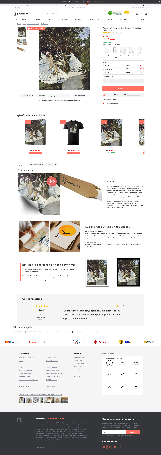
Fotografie (64, 19)
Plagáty (78, 19)
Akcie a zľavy (91, 5)
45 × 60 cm (108, 72)
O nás (20, 367)
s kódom (112, 39)
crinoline (48, 331)
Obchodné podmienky (25, 373)
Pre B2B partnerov (51, 380)
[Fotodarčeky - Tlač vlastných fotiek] (137, 14)
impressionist (79, 331)
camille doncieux (93, 331)
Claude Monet (107, 30)
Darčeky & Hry (125, 19)
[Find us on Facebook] (110, 447)
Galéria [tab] (49, 164)
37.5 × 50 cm (108, 69)
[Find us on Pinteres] (115, 447)
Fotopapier (106, 56)
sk (146, 5)
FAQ (20, 364)
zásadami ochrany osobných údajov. (124, 435)
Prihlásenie (137, 5)
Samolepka (131, 56)
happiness (68, 331)
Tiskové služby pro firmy (53, 383)
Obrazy (51, 19)
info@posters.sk (78, 360)
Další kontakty (78, 376)
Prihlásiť (133, 432)
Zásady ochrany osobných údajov (28, 380)
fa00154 (105, 331)
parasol (58, 331)
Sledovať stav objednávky (26, 357)
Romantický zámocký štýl (33, 331)
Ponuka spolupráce (51, 367)
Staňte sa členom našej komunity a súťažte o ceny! (40, 394)
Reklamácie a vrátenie (25, 376)
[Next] (143, 138)
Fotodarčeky (50, 5)
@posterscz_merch (114, 358)
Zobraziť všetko (41, 319)
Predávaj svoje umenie (76, 5)
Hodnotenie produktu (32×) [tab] (36, 164)
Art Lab (85, 5)
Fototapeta (123, 56)
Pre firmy (141, 19)
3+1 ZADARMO (19, 7)
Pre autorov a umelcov (52, 370)
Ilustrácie (38, 19)
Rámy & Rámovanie (40, 5)
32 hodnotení (118, 33)
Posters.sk (24, 14)
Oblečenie (109, 19)
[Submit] (43, 13)
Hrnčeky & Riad (93, 19)
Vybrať (35, 153)
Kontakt (21, 361)
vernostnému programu (133, 94)
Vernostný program (24, 386)
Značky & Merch (22, 19)
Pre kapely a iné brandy (53, 376)
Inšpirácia (66, 5)
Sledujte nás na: (109, 354)
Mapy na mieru (59, 5)
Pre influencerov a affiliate (54, 373)
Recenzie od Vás (51, 357)
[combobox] (71, 13)
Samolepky (49, 364)
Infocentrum (17, 5)
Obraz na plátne (115, 56)
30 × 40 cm (108, 65)
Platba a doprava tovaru (27, 5)
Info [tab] (55, 164)
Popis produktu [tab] (22, 165)
